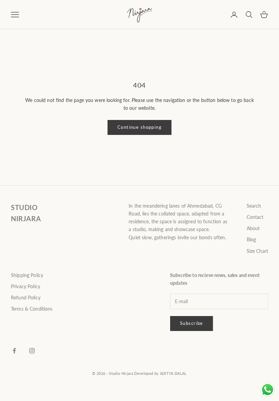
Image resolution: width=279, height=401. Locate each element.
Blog (251, 239)
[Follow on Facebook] (14, 350)
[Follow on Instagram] (32, 350)
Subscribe (191, 323)
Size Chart (257, 251)
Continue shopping (139, 127)
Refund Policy (25, 297)
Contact (255, 217)
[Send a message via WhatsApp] (268, 390)
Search (254, 206)
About (253, 228)
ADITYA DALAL (173, 373)
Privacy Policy (25, 286)
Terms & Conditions (32, 309)
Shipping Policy (27, 275)
